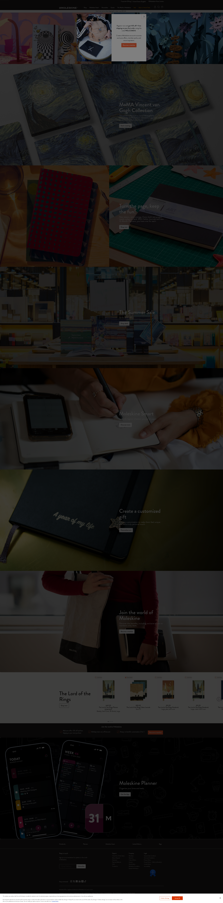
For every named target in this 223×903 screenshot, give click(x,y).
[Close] (220, 898)
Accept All (177, 898)
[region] (111, 898)
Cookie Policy (55, 901)
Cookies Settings (165, 898)
